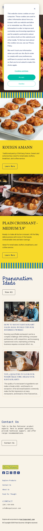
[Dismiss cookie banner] (34, 9)
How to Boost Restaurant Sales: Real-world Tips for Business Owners (19, 327)
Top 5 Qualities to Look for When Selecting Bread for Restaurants (19, 377)
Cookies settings (21, 71)
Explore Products (9, 480)
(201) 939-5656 (8, 505)
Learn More (10, 166)
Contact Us (9, 443)
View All (9, 292)
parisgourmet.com (27, 519)
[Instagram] (11, 473)
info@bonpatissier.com (11, 508)
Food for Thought (9, 494)
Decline (21, 84)
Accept (21, 77)
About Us (5, 489)
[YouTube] (7, 473)
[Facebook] (3, 473)
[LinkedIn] (14, 473)
